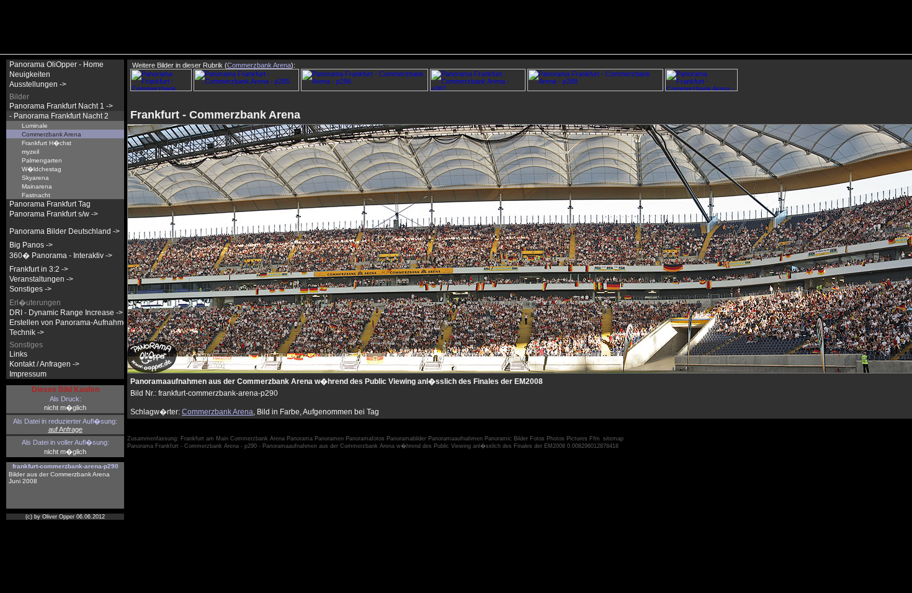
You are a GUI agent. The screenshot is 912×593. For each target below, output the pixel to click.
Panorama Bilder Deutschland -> (64, 231)
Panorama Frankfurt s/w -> (53, 214)
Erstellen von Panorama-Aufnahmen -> (75, 322)
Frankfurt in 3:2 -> (38, 269)
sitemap (613, 438)
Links (18, 354)
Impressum (28, 374)
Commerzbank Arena (217, 412)
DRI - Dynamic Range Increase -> (66, 312)
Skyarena (35, 177)
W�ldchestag (41, 169)
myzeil (30, 151)
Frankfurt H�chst (46, 143)
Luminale (35, 125)
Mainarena (37, 186)
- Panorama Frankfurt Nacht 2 (59, 116)
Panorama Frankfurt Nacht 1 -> (61, 106)
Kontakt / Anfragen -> (44, 364)
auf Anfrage (65, 429)
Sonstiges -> (30, 289)
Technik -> (26, 332)
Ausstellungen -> (37, 84)
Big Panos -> (31, 245)
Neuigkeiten (29, 74)
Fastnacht (36, 195)
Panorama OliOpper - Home (56, 64)
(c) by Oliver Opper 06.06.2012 (65, 517)
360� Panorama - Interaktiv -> (60, 255)
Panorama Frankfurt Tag (50, 204)
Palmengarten (42, 160)
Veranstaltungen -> (41, 279)
